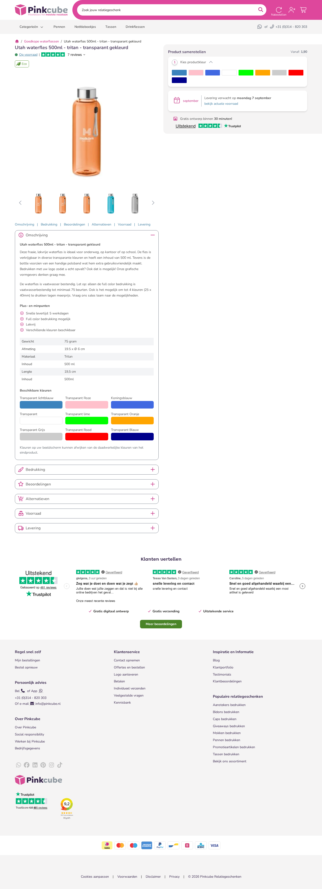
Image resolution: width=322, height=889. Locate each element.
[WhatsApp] (260, 27)
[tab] (24, 224)
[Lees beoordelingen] (63, 54)
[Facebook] (26, 765)
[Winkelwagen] (303, 10)
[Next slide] (153, 203)
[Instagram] (51, 765)
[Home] (17, 41)
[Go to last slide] (21, 203)
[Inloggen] (291, 10)
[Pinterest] (43, 765)
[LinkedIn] (34, 765)
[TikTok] (59, 765)
